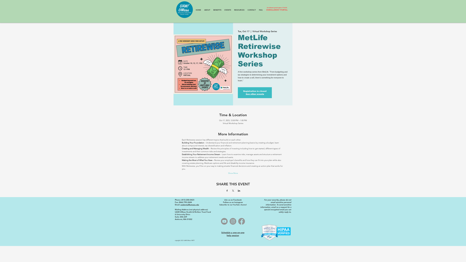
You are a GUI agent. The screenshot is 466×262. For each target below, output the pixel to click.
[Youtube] (224, 221)
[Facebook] (241, 221)
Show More (233, 173)
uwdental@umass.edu (189, 205)
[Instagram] (233, 221)
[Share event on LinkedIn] (239, 191)
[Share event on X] (233, 191)
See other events (255, 94)
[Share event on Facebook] (227, 191)
